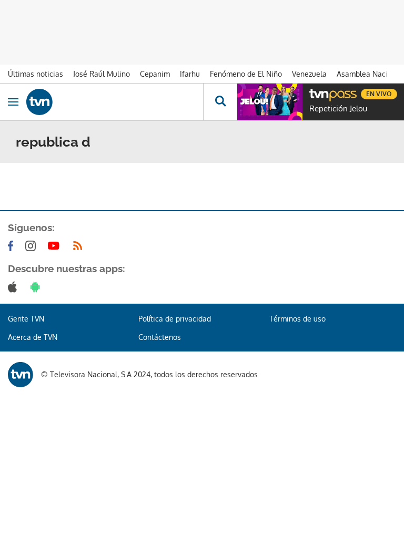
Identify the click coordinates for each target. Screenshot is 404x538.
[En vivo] (314, 92)
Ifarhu (190, 73)
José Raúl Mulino (101, 73)
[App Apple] (14, 287)
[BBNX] (20, 374)
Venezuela (309, 73)
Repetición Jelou (338, 108)
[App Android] (37, 287)
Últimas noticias (35, 73)
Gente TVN (26, 318)
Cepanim (155, 73)
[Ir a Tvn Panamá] (114, 102)
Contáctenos (159, 337)
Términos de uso (297, 318)
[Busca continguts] (220, 102)
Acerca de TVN (32, 337)
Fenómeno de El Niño (246, 73)
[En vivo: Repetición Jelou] (269, 102)
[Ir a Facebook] (12, 246)
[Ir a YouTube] (56, 246)
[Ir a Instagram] (32, 246)
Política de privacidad (174, 318)
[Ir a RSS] (80, 246)
